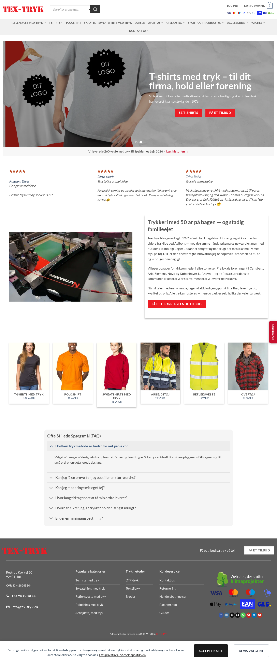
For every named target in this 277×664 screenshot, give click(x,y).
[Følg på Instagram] (226, 615)
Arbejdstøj (174, 22)
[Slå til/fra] (51, 446)
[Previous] (13, 93)
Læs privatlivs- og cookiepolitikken (122, 655)
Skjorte (90, 22)
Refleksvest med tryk (27, 22)
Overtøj (154, 22)
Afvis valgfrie (251, 651)
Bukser (140, 22)
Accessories (236, 22)
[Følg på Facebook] (221, 615)
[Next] (263, 93)
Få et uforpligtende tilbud (177, 304)
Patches (256, 22)
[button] (232, 5)
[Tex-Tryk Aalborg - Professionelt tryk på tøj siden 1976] (23, 9)
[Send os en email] (237, 615)
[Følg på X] (232, 615)
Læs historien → (177, 151)
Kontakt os (137, 30)
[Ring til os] (243, 615)
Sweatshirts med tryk (115, 22)
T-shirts (54, 22)
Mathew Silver (19, 181)
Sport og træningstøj (204, 22)
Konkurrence (273, 332)
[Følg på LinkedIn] (254, 615)
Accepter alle (211, 651)
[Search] (95, 9)
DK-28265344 (22, 585)
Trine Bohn (193, 176)
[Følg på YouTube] (259, 615)
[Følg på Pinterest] (248, 615)
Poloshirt (73, 22)
